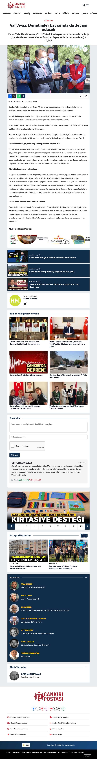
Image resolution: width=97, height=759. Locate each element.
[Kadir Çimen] (14, 597)
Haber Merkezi (15, 101)
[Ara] (84, 5)
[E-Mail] (25, 304)
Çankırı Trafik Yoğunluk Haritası (64, 723)
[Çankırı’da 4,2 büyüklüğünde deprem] (28, 362)
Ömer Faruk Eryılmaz (31, 674)
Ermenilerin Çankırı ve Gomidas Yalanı (37, 634)
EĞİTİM (65, 14)
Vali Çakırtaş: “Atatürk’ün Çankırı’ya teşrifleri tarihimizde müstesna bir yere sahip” (67, 344)
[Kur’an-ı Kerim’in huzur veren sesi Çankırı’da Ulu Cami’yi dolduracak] (28, 329)
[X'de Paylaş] (14, 96)
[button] (82, 536)
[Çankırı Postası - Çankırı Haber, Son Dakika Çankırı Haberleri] (16, 5)
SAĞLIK (48, 14)
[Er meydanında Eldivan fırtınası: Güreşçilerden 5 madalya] (68, 551)
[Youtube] (51, 709)
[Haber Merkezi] (15, 300)
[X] (38, 709)
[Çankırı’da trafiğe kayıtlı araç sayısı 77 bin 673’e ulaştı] (69, 362)
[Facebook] (34, 709)
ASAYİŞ (27, 14)
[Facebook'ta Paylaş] (10, 96)
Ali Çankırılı (26, 607)
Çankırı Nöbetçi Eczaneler (20, 717)
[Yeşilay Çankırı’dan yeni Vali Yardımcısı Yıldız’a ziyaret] (69, 393)
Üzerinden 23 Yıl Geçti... (31, 622)
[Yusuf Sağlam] (14, 643)
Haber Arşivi (57, 735)
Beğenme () (36, 480)
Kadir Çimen (26, 596)
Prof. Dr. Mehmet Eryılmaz (33, 619)
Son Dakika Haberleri (18, 735)
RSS (27, 745)
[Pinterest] (42, 709)
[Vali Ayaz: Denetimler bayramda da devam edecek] (48, 69)
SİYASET (17, 14)
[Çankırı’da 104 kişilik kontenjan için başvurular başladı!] (28, 551)
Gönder (14, 455)
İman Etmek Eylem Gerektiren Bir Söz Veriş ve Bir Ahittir (45, 610)
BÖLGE (93, 14)
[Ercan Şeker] (14, 586)
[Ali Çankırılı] (14, 609)
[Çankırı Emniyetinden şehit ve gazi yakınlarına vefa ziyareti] (28, 393)
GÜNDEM (6, 14)
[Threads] (59, 709)
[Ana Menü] (87, 5)
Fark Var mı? (26, 657)
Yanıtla (16, 480)
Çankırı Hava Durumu (60, 717)
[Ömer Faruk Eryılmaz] (14, 676)
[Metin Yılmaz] (14, 632)
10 (81, 526)
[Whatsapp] (63, 709)
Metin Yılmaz (27, 630)
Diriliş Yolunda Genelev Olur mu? (35, 645)
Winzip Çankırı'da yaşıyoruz (33, 587)
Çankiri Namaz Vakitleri (19, 723)
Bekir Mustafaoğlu (30, 653)
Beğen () (25, 480)
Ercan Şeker (26, 584)
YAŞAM (75, 14)
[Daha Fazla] (23, 96)
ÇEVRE (85, 14)
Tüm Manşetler (58, 729)
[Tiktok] (55, 709)
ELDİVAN (53, 564)
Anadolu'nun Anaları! (30, 677)
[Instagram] (46, 709)
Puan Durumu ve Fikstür (19, 729)
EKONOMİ (37, 14)
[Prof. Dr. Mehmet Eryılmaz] (14, 620)
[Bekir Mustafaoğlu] (14, 655)
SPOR (57, 14)
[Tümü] (86, 577)
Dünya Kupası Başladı (30, 599)
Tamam (87, 756)
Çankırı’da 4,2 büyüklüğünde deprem (26, 375)
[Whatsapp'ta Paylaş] (19, 96)
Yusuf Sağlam (27, 642)
